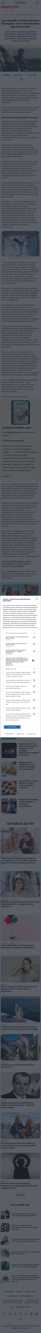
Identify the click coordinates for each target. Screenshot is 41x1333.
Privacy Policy (31, 734)
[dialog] (20, 666)
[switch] (33, 637)
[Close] (37, 599)
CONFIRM (12, 727)
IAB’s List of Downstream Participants (23, 627)
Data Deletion (10, 734)
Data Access (20, 734)
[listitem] (20, 633)
